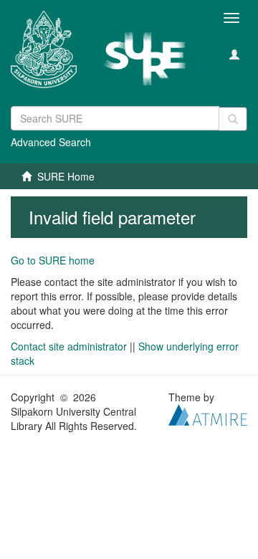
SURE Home (66, 176)
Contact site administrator (69, 346)
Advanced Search (51, 142)
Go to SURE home (53, 260)
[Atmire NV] (207, 413)
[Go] (233, 119)
